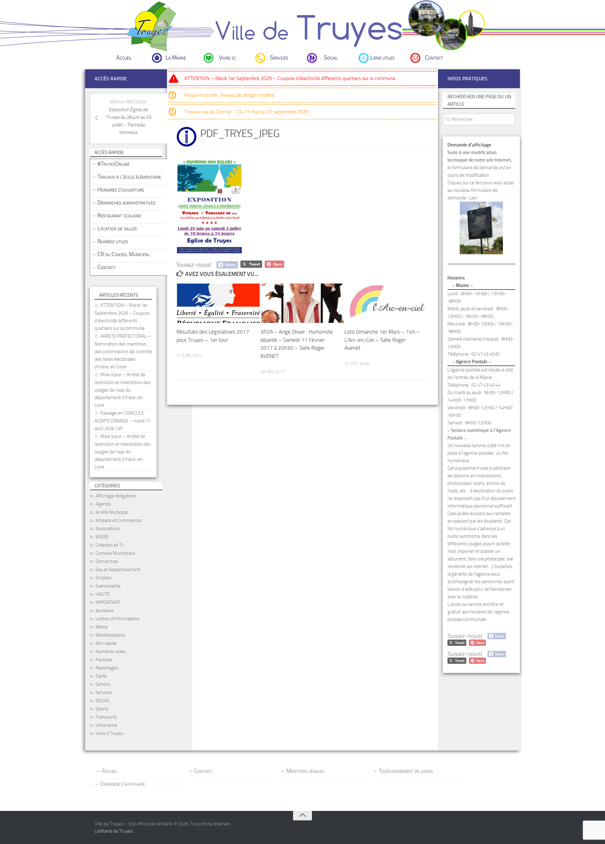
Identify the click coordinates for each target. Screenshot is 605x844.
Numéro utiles (112, 241)
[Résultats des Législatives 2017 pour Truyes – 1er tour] (218, 303)
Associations (107, 528)
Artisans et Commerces (118, 520)
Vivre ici (227, 57)
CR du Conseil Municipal (123, 254)
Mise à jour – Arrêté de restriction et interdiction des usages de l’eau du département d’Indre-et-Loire (123, 390)
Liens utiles (382, 57)
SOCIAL (102, 700)
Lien (473, 198)
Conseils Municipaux (115, 553)
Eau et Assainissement (117, 569)
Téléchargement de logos (406, 770)
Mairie (101, 627)
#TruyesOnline (113, 163)
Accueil (124, 57)
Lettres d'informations (117, 619)
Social (330, 57)
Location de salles (117, 228)
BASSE (102, 537)
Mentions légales (305, 770)
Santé (101, 676)
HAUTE (102, 594)
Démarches (106, 561)
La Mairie (175, 57)
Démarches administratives (126, 202)
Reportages (106, 668)
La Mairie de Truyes (114, 831)
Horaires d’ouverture (120, 189)
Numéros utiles (110, 651)
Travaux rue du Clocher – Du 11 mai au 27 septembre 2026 (246, 112)
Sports (101, 709)
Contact (434, 57)
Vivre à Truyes (109, 733)
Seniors (102, 684)
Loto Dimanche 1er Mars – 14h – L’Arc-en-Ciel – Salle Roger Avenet (382, 340)
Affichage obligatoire (115, 496)
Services (279, 57)
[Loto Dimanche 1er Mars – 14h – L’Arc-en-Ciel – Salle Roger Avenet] (386, 303)
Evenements (108, 586)
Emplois (103, 578)
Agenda (103, 504)
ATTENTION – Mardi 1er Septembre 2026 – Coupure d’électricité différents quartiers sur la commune (289, 78)
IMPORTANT (108, 602)
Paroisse (103, 660)
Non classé (106, 643)
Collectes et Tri (109, 545)
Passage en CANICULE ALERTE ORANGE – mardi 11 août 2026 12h (123, 420)
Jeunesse (104, 610)
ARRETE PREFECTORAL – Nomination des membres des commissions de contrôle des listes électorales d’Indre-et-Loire (123, 351)
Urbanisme (106, 725)
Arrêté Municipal (111, 512)
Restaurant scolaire (119, 215)
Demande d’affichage (122, 783)
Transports (106, 717)
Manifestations (110, 635)
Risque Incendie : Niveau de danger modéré (229, 95)
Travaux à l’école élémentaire (129, 176)
